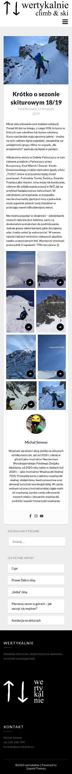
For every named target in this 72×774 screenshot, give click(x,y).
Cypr (15, 568)
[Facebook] (30, 516)
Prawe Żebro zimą (23, 580)
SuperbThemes (36, 768)
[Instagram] (36, 516)
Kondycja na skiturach (26, 620)
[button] (20, 269)
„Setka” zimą (19, 592)
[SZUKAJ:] (36, 542)
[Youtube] (41, 516)
